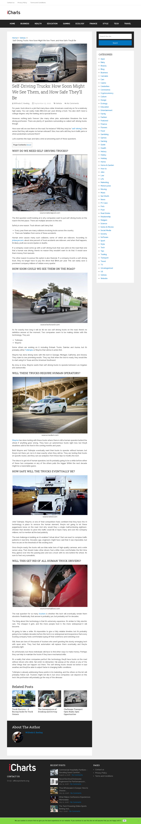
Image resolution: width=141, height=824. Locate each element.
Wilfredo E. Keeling (21, 103)
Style (105, 24)
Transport (105, 258)
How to (104, 169)
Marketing (105, 182)
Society (104, 234)
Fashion (104, 117)
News (103, 199)
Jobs (102, 172)
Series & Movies (107, 227)
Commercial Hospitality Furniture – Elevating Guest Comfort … (73, 771)
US (102, 271)
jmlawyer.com (18, 240)
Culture (104, 97)
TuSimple (29, 350)
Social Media (106, 230)
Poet (103, 210)
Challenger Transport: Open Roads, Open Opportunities (73, 711)
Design (103, 100)
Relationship (106, 217)
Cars (102, 79)
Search (115, 43)
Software (104, 237)
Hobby (103, 155)
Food (103, 131)
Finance (93, 24)
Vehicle (59, 103)
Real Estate (105, 213)
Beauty (104, 66)
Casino (103, 83)
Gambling (105, 134)
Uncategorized (107, 268)
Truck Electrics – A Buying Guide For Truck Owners (22, 711)
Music (103, 193)
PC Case (104, 203)
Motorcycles (106, 186)
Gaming (66, 24)
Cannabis (104, 76)
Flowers (104, 127)
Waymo (15, 440)
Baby (103, 62)
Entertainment (106, 110)
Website (104, 278)
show (29, 145)
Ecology (80, 24)
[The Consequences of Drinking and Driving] (49, 698)
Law (102, 175)
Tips (102, 251)
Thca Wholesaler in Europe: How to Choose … (73, 789)
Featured (104, 121)
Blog (102, 69)
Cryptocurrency (107, 93)
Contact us (10, 2)
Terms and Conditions (38, 2)
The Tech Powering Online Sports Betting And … (73, 807)
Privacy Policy (22, 2)
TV (102, 265)
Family (103, 114)
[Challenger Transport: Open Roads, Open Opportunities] (75, 698)
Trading (104, 254)
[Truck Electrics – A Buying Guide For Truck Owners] (23, 698)
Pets (102, 206)
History (103, 151)
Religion (104, 220)
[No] (138, 821)
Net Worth (105, 196)
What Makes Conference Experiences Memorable (74, 798)
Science (104, 223)
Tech (116, 24)
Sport (103, 241)
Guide (103, 145)
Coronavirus (105, 90)
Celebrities (105, 86)
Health (38, 24)
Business (24, 24)
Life (102, 179)
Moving (104, 189)
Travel (127, 24)
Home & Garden (107, 165)
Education (52, 24)
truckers (42, 614)
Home (12, 24)
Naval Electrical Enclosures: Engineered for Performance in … (72, 780)
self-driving (76, 129)
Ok (124, 820)
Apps (103, 59)
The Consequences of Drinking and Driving (47, 710)
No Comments (73, 103)
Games (104, 138)
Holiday (104, 158)
